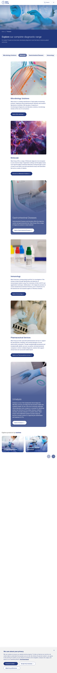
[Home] (5, 2)
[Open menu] (53, 2)
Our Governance (24, 659)
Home (3, 31)
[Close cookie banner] (54, 650)
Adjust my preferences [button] (11, 668)
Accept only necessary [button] (26, 663)
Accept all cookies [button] (10, 663)
